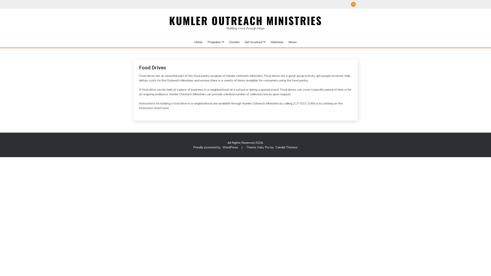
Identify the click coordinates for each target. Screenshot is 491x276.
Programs (214, 42)
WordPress (230, 147)
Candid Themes (286, 147)
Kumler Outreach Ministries (245, 20)
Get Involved (253, 42)
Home (198, 42)
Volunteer (276, 42)
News (292, 42)
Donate (234, 42)
